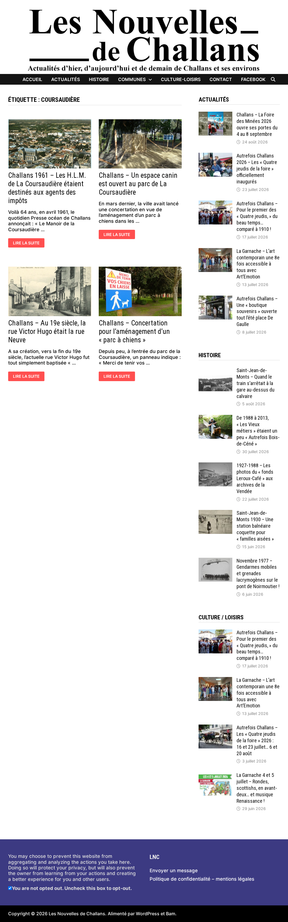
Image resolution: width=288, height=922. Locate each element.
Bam (170, 913)
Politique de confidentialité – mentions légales (202, 879)
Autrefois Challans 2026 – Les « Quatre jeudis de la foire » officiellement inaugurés (257, 168)
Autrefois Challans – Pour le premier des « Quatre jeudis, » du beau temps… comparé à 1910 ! (257, 216)
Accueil (32, 79)
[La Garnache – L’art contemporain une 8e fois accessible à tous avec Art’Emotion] (215, 251)
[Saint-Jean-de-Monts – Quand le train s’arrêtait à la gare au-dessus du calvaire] (215, 370)
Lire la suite (28, 243)
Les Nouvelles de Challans (77, 913)
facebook (253, 79)
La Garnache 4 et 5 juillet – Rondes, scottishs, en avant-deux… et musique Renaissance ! (257, 788)
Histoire (99, 79)
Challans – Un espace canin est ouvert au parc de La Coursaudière (138, 183)
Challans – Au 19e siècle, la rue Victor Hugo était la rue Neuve (47, 331)
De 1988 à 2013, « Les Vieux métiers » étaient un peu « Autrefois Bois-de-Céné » (258, 430)
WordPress (147, 913)
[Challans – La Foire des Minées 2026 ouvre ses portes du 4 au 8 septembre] (215, 114)
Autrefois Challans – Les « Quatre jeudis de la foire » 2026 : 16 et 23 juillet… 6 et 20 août (257, 740)
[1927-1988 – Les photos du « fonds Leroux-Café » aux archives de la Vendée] (215, 465)
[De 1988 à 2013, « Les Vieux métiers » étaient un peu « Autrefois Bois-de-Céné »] (215, 417)
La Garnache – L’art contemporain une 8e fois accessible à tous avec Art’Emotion (258, 264)
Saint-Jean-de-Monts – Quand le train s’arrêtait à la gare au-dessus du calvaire (255, 383)
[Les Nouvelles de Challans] (144, 40)
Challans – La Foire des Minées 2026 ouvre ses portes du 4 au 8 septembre (257, 124)
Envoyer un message (174, 870)
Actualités (65, 79)
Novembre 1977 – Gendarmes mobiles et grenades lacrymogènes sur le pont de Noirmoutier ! (258, 573)
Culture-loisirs (181, 79)
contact (221, 79)
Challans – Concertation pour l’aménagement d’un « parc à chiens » (134, 331)
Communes (132, 79)
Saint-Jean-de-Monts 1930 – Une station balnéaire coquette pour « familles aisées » (255, 525)
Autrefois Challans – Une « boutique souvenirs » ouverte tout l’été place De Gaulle (257, 311)
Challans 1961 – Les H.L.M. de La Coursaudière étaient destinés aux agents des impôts (47, 188)
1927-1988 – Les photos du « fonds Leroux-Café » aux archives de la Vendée (255, 478)
